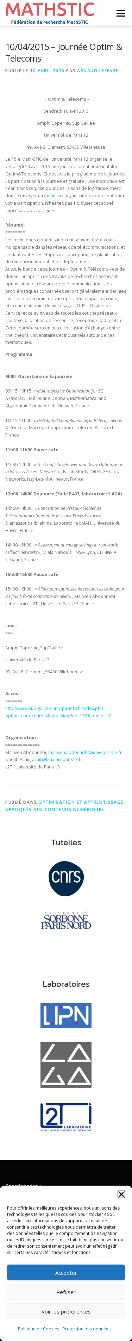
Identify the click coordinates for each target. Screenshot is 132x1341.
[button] (121, 1194)
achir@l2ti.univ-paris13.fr (57, 759)
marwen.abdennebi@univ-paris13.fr (85, 752)
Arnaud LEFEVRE (97, 71)
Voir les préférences (66, 1311)
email (49, 196)
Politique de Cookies (38, 1329)
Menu (120, 13)
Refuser (66, 1292)
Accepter (66, 1272)
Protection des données (87, 1329)
